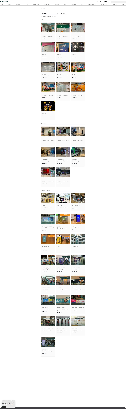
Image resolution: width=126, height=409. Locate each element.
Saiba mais (44, 38)
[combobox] (118, 2)
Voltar (43, 8)
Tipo (42, 11)
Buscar (64, 13)
